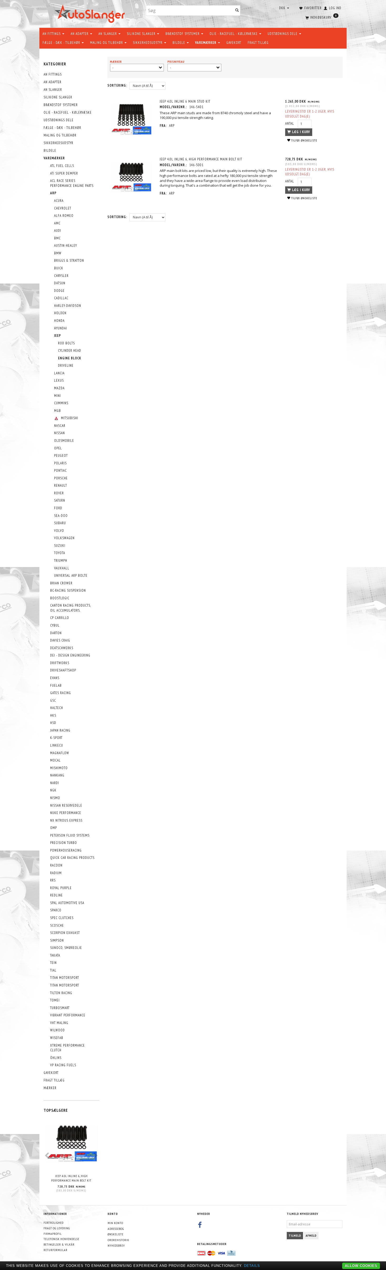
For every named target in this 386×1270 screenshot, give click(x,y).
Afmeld (311, 1235)
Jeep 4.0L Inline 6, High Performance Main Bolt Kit (71, 1178)
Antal (290, 123)
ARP (172, 125)
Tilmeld (295, 1235)
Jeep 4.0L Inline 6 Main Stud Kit (185, 101)
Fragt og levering (57, 1228)
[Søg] (237, 10)
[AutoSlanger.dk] (91, 13)
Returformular (55, 1250)
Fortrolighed (54, 1223)
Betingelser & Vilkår (59, 1244)
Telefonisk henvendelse (61, 1239)
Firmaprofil (53, 1234)
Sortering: (117, 85)
